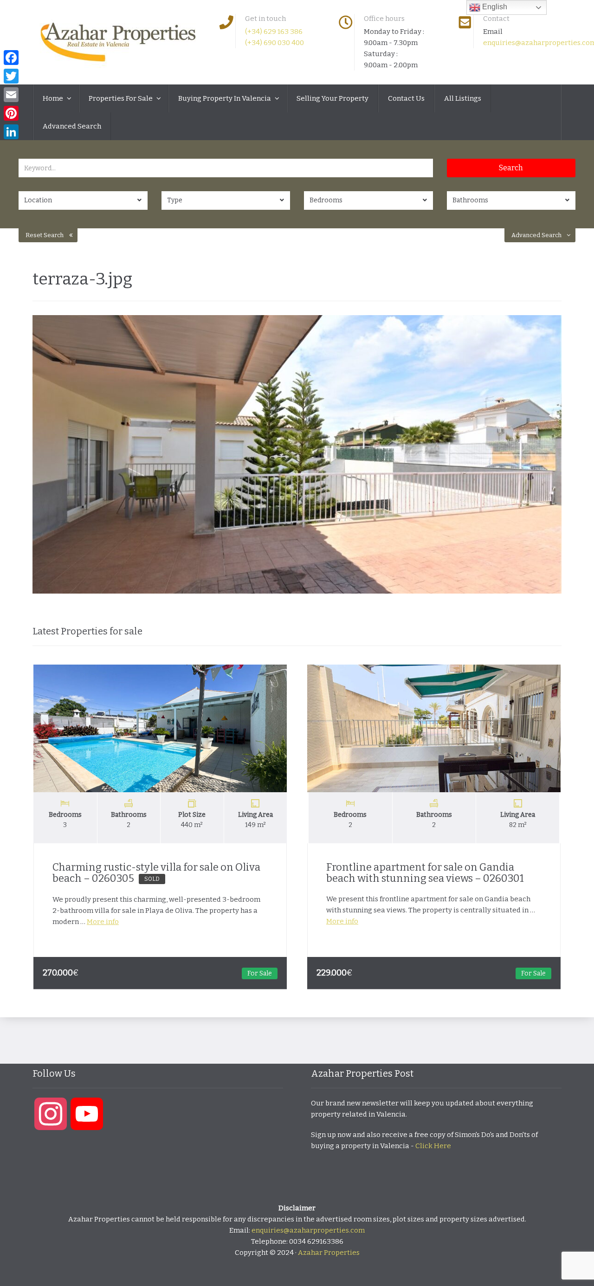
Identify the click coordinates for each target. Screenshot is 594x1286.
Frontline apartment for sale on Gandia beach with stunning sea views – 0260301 (425, 873)
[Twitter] (11, 76)
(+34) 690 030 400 (274, 43)
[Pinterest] (11, 113)
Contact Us (406, 98)
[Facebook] (11, 57)
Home (54, 98)
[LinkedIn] (11, 132)
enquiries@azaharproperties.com (308, 1230)
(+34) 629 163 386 (274, 31)
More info (103, 922)
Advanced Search (72, 126)
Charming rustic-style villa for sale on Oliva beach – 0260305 (156, 873)
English (493, 7)
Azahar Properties (329, 1252)
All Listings (462, 98)
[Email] (11, 94)
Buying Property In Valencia (225, 98)
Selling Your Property (332, 98)
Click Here (433, 1146)
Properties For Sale (121, 98)
